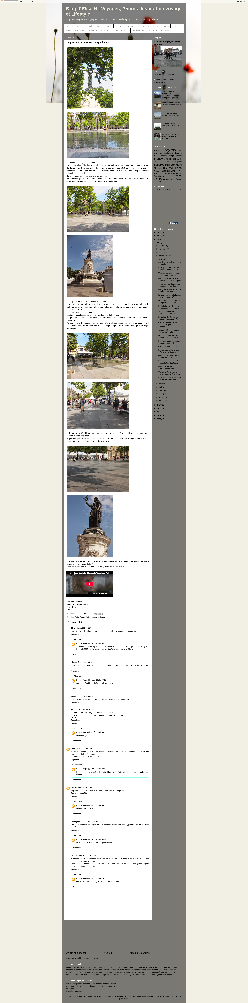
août (161, 259)
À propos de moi (121, 30)
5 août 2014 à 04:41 (86, 662)
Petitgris (74, 748)
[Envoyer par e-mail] (95, 614)
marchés (157, 181)
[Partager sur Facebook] (100, 614)
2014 (159, 243)
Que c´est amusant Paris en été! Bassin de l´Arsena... (169, 356)
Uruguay (158, 179)
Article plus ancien (140, 952)
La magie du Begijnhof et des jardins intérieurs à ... (169, 296)
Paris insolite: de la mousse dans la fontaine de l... (169, 342)
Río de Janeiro (167, 173)
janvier (161, 401)
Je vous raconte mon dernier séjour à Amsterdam (169, 313)
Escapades (80, 30)
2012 (159, 408)
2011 (159, 412)
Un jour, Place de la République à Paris (166, 367)
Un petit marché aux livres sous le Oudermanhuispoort (169, 280)
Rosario (157, 173)
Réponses (78, 639)
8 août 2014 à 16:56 (98, 878)
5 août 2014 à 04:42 (85, 709)
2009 (159, 419)
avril (161, 390)
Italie (91, 26)
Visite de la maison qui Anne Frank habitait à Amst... (169, 274)
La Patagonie (176, 162)
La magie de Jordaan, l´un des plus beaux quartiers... (169, 269)
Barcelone (159, 153)
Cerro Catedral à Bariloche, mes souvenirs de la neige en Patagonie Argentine (171, 95)
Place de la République (80, 433)
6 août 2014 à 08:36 (90, 822)
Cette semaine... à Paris (167, 347)
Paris (109, 26)
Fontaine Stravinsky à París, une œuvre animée (170, 136)
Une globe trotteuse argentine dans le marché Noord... (169, 291)
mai (160, 387)
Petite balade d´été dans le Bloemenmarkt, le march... (169, 307)
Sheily (73, 628)
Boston (171, 153)
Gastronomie (170, 159)
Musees (157, 168)
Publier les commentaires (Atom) (89, 958)
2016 (159, 236)
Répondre (75, 634)
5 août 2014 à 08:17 (98, 769)
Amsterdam (153, 26)
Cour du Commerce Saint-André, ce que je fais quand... (168, 324)
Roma (130, 26)
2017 (159, 232)
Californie (163, 156)
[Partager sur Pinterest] (102, 614)
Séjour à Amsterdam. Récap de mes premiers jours (169, 285)
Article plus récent (76, 952)
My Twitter (152, 30)
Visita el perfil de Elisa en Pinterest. (167, 190)
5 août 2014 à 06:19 (86, 748)
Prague (157, 171)
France (100, 26)
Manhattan (170, 165)
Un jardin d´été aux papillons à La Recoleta (171, 125)
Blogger (125, 999)
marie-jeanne (76, 822)
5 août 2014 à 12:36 (84, 787)
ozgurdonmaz (170, 996)
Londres (140, 26)
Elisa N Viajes (82, 643)
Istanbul (161, 162)
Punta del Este (168, 171)
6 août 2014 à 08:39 (98, 839)
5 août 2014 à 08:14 (98, 643)
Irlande (179, 159)
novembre (163, 249)
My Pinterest (166, 30)
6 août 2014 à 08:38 (98, 805)
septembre (163, 256)
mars (161, 394)
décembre (163, 246)
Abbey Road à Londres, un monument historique (171, 104)
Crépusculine (76, 856)
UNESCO (177, 176)
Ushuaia (166, 179)
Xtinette (74, 662)
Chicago (165, 26)
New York (119, 26)
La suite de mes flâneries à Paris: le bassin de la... (168, 351)
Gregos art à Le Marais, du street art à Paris (168, 331)
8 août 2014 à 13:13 (90, 856)
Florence (178, 156)
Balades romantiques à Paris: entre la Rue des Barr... (169, 362)
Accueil (70, 26)
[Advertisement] (108, 935)
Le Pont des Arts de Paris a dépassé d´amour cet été (169, 337)
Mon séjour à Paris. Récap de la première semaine (169, 378)
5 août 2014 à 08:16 (98, 732)
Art (180, 150)
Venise (172, 179)
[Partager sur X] (99, 614)
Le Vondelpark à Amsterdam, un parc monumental (169, 302)
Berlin (68, 30)
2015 (159, 239)
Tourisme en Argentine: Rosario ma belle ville (171, 114)
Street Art (93, 30)
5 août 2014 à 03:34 (84, 628)
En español (105, 30)
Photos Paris (85, 617)
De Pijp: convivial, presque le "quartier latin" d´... (169, 263)
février (161, 397)
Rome (179, 171)
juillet (161, 384)
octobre (162, 252)
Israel (156, 162)
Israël (175, 26)
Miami (179, 165)
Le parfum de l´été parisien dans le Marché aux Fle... (168, 318)
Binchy (74, 709)
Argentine (81, 26)
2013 (159, 405)
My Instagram (138, 30)
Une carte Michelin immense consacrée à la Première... (169, 373)
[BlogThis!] (97, 614)
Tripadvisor (159, 176)
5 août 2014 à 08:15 (98, 680)
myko (73, 787)
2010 (159, 415)
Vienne (179, 179)
